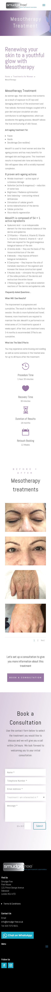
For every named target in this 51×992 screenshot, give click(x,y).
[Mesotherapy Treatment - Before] (25, 531)
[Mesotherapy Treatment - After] (25, 565)
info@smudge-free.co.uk (12, 921)
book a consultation (25, 677)
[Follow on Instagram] (10, 965)
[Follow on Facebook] (4, 965)
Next (43, 640)
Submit (39, 826)
